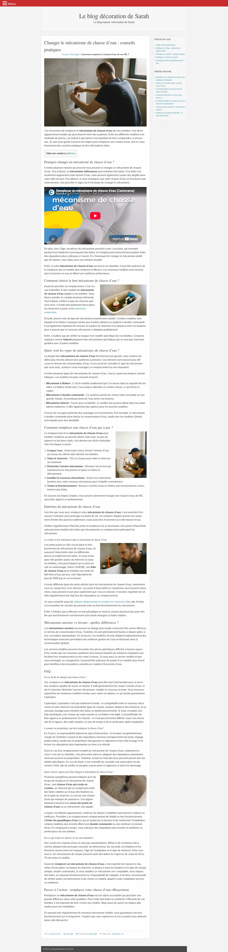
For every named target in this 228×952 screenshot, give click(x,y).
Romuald (69, 934)
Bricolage (75, 54)
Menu (12, 4)
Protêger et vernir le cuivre (167, 57)
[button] (5, 3)
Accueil (65, 54)
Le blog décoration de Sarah (114, 16)
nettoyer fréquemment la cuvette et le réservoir (99, 601)
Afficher (71, 153)
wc (122, 934)
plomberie (116, 934)
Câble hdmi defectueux (165, 45)
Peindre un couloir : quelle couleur (170, 54)
